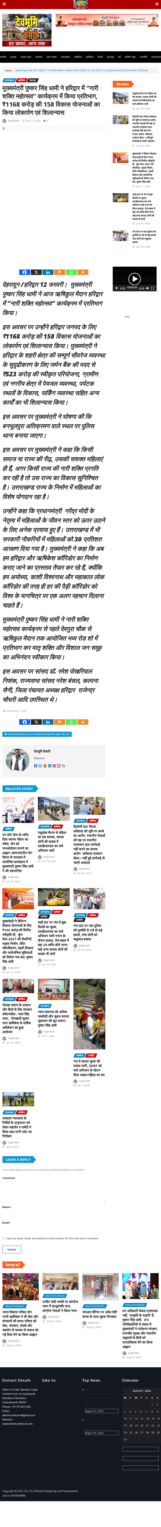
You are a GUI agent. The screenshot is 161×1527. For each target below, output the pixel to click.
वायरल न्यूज (25, 57)
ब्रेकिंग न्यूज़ (130, 57)
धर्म (119, 57)
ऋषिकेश (78, 57)
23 (158, 1425)
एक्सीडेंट (90, 57)
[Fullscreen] (152, 288)
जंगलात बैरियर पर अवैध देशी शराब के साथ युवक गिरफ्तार (99, 1314)
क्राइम (13, 57)
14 (147, 1418)
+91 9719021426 (21, 1406)
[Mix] (59, 272)
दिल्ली (100, 57)
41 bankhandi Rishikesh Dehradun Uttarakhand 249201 (18, 1398)
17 (125, 1425)
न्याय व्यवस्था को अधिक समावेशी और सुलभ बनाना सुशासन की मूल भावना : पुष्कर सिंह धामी (53, 1018)
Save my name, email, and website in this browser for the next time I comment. (52, 1238)
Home (8, 70)
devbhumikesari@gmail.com (18, 1415)
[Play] (116, 288)
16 (158, 1418)
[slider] (132, 287)
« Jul (125, 1449)
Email (6, 1222)
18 (130, 1425)
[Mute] (147, 288)
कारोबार (38, 57)
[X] (36, 272)
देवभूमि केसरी (13, 120)
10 (125, 1418)
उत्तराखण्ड (65, 57)
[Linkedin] (47, 272)
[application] (135, 279)
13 (141, 1418)
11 (130, 1418)
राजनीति (143, 57)
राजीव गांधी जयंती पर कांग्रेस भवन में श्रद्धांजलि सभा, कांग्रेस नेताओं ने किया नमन (60, 1306)
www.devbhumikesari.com (17, 1423)
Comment (8, 1178)
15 (152, 1418)
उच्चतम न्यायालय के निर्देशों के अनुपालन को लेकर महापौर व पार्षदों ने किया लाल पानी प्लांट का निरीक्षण (17, 1127)
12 (136, 1418)
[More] (82, 272)
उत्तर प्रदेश (52, 57)
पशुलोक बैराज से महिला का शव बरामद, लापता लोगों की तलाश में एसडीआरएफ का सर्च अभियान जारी (52, 841)
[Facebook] (24, 272)
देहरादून (110, 57)
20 (141, 1425)
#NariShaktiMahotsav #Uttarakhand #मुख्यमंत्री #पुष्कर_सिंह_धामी (38, 734)
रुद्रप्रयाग (156, 57)
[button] (134, 279)
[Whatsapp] (71, 272)
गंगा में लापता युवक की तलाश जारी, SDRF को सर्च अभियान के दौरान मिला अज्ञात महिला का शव (89, 1068)
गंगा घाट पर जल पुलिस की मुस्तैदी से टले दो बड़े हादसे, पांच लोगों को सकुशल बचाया (87, 932)
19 (136, 1425)
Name (6, 1207)
